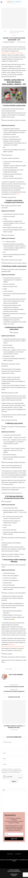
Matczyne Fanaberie (9, 42)
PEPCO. (18, 194)
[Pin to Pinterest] (21, 669)
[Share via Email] (22, 669)
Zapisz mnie (14, 838)
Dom (5, 31)
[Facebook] (14, 865)
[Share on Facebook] (18, 669)
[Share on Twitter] (19, 669)
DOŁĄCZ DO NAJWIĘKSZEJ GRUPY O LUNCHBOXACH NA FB (14, 860)
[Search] (26, 2)
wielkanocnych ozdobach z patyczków (12, 53)
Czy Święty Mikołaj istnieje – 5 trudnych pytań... (14, 726)
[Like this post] (16, 669)
